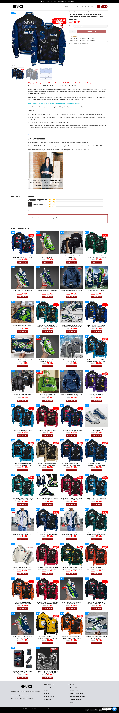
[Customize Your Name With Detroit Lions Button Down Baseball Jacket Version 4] (96, 485)
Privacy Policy (74, 691)
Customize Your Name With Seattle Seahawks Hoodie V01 (71, 395)
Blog (93, 7)
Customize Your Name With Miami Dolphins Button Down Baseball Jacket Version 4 (23, 500)
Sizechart (48, 699)
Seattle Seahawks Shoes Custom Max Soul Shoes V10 (47, 256)
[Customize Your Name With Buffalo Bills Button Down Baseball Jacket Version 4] (22, 242)
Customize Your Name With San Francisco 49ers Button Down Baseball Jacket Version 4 (47, 430)
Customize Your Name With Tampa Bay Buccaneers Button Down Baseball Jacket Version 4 (71, 500)
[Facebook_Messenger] (114, 709)
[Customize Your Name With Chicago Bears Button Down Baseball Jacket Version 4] (22, 588)
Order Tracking (50, 696)
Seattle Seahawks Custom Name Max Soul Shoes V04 (71, 602)
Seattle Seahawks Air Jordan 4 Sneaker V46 (23, 360)
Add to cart (91, 32)
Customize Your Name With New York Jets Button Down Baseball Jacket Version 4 (96, 257)
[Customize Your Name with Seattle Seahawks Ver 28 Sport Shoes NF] (71, 312)
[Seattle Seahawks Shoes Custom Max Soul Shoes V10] (47, 242)
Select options (22, 262)
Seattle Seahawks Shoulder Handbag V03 (47, 395)
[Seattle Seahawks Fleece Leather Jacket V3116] (71, 242)
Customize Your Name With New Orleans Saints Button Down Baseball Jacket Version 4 (47, 465)
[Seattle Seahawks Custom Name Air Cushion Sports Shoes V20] (47, 346)
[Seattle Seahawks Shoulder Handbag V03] (47, 381)
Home (70, 12)
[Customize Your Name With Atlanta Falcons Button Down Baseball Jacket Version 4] (47, 554)
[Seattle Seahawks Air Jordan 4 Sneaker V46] (22, 346)
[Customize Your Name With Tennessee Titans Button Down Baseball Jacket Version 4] (22, 415)
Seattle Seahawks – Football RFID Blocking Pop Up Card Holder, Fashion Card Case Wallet (22, 673)
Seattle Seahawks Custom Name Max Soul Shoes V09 (47, 291)
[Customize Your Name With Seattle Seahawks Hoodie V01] (71, 381)
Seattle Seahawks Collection (82, 12)
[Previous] (14, 38)
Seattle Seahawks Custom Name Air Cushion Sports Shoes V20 (47, 360)
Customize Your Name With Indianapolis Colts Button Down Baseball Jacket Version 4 (96, 465)
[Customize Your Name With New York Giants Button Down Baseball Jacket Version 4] (71, 415)
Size (70, 25)
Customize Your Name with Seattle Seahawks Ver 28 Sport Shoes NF (72, 325)
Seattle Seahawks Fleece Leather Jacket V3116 (71, 256)
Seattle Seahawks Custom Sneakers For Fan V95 (47, 499)
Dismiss (76, 1)
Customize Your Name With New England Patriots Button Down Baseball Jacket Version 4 (71, 465)
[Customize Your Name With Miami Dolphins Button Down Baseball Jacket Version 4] (22, 485)
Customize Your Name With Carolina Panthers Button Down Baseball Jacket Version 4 (23, 465)
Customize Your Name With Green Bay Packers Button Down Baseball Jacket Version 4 (72, 569)
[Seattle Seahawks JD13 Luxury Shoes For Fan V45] (96, 415)
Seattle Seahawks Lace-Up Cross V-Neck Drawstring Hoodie (71, 291)
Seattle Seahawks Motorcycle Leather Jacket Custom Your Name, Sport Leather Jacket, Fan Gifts (22, 396)
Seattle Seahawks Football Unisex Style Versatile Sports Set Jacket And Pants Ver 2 (22, 569)
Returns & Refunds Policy (77, 696)
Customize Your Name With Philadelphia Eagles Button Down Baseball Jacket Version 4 (96, 534)
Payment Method (75, 699)
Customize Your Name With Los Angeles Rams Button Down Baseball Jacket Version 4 (96, 326)
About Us (48, 691)
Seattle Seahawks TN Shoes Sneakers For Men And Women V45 (96, 291)
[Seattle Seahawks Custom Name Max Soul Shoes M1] (22, 277)
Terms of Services (75, 688)
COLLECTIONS (74, 7)
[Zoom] (13, 64)
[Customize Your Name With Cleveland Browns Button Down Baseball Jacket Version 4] (96, 554)
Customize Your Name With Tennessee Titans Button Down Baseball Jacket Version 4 (23, 430)
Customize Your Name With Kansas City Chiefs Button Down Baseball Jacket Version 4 (47, 603)
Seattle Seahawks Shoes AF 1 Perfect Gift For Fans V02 (96, 637)
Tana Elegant (34, 142)
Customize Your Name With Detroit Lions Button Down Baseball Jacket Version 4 (96, 500)
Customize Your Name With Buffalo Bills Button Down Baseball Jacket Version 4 (22, 257)
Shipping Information (76, 693)
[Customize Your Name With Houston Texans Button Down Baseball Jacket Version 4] (96, 588)
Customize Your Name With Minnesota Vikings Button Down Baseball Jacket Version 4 (96, 396)
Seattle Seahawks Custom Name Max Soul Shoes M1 (22, 291)
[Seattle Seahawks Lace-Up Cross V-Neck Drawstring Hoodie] (71, 277)
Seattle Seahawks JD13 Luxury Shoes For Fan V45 (96, 429)
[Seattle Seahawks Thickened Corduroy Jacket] (71, 346)
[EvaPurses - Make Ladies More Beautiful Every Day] (21, 6)
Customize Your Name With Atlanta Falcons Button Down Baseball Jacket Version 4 (47, 569)
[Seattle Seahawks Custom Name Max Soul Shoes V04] (71, 588)
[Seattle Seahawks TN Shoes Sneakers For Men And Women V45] (96, 277)
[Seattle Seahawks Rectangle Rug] (22, 312)
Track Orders (85, 7)
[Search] (98, 6)
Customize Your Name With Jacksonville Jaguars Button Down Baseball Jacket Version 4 (47, 326)
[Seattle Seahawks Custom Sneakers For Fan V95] (47, 485)
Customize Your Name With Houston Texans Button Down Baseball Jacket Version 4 (96, 603)
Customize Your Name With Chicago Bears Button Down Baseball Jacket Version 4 (22, 603)
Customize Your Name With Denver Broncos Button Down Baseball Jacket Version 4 (72, 638)
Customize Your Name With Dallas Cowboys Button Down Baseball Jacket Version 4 (47, 534)
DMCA (72, 702)
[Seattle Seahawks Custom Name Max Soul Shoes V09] (47, 277)
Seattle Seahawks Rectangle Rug (22, 325)
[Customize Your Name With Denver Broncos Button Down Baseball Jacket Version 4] (71, 623)
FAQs (47, 693)
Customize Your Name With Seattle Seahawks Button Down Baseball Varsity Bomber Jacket (22, 534)
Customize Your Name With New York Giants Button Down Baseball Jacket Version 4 (72, 430)
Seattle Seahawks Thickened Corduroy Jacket (71, 360)
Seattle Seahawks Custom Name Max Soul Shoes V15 (22, 637)
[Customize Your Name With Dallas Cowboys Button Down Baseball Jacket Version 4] (47, 519)
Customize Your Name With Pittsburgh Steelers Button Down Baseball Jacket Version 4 (47, 638)
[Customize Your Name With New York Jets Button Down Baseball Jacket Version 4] (96, 242)
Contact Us (49, 688)
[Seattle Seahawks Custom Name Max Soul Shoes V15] (22, 623)
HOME (67, 7)
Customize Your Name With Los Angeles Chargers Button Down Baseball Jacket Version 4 (96, 361)
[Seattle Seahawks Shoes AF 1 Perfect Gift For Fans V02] (96, 623)
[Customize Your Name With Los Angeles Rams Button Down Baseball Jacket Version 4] (96, 312)
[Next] (63, 38)
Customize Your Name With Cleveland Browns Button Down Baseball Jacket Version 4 (96, 569)
